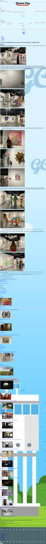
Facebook (43, 11)
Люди (24, 33)
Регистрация (23, 25)
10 (0, 291)
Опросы (3, 539)
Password (30, 23)
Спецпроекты (3, 538)
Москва (24, 30)
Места (24, 32)
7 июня (1, 412)
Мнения (3, 536)
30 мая (1, 470)
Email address (21, 23)
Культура (3, 37)
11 (1, 291)
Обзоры (3, 535)
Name (11, 23)
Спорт (2, 36)
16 (5, 291)
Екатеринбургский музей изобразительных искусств (5, 319)
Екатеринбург (23, 29)
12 (2, 291)
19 (2, 292)
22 (4, 292)
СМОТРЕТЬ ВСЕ (2, 346)
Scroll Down (1, 0)
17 (0, 292)
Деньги (3, 38)
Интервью (3, 537)
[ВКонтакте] (0, 44)
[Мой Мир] (2, 44)
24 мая (1, 489)
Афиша (2, 533)
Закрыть (1, 543)
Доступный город (4, 540)
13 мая (1, 518)
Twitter (38, 11)
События (45, 441)
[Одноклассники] (1, 44)
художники (3, 283)
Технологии (3, 39)
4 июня (1, 441)
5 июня (1, 431)
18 (1, 292)
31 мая (1, 460)
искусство (6, 283)
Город (24, 31)
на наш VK (6, 279)
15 (4, 291)
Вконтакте (3, 11)
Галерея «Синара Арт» (5, 281)
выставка (1, 283)
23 (5, 292)
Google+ (9, 11)
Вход (23, 27)
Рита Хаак (8, 283)
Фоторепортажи (4, 534)
